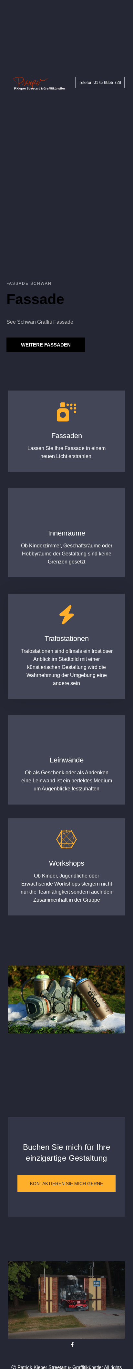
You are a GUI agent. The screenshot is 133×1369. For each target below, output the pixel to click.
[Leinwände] (66, 736)
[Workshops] (66, 839)
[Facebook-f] (72, 1344)
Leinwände (67, 760)
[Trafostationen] (66, 615)
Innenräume (66, 533)
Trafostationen (67, 639)
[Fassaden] (66, 412)
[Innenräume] (66, 509)
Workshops (66, 863)
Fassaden (66, 436)
